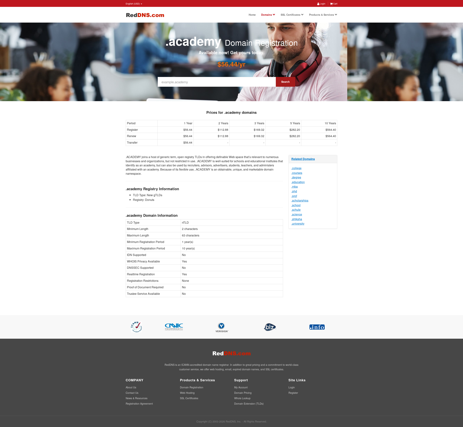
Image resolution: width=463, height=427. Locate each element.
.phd (294, 191)
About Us (131, 387)
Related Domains (303, 159)
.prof (294, 196)
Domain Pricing (243, 392)
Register (293, 392)
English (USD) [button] (133, 3)
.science (296, 214)
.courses (296, 173)
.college (296, 168)
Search (285, 81)
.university (297, 223)
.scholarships (299, 200)
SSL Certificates (291, 14)
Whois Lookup (242, 398)
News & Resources (136, 398)
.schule (296, 210)
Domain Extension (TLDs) (249, 403)
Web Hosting (187, 392)
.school (296, 205)
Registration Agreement (139, 403)
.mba (294, 186)
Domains (267, 14)
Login (322, 3)
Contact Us (132, 392)
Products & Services (322, 14)
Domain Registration (191, 387)
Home (252, 14)
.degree (296, 177)
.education (298, 182)
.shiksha (296, 219)
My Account (241, 387)
